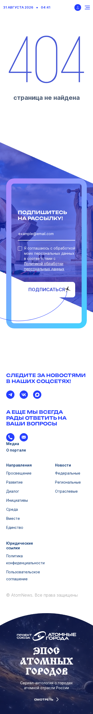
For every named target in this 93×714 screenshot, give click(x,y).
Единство (14, 527)
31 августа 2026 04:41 (26, 7)
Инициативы (17, 500)
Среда (12, 509)
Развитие (14, 482)
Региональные (68, 482)
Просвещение (19, 473)
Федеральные (67, 473)
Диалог (12, 491)
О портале (16, 450)
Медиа (12, 443)
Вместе (13, 518)
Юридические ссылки (19, 545)
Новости (63, 465)
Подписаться (46, 289)
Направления (19, 465)
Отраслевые (66, 491)
